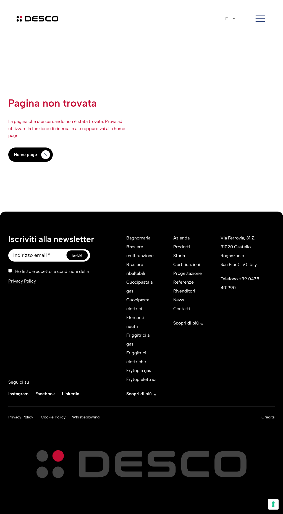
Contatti (181, 308)
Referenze (183, 282)
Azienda (181, 238)
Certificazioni (186, 264)
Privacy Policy (22, 281)
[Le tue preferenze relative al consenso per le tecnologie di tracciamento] (273, 504)
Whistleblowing (85, 417)
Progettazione (187, 273)
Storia (179, 255)
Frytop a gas (138, 370)
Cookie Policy (53, 417)
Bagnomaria (138, 238)
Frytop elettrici (141, 379)
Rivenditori (184, 291)
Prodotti (181, 246)
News (178, 299)
